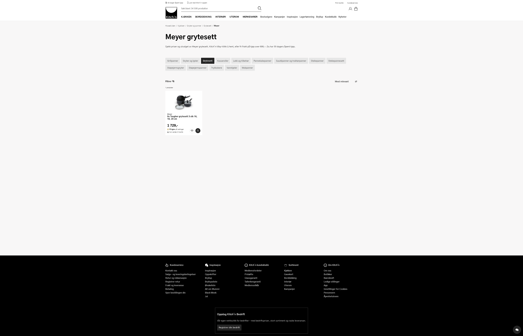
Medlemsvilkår (252, 285)
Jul (206, 296)
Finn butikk (339, 3)
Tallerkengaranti (253, 281)
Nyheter (342, 16)
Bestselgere (266, 16)
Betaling (169, 288)
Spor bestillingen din (175, 292)
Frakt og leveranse (174, 285)
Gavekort (288, 274)
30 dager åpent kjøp (175, 2)
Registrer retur (172, 281)
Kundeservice (352, 3)
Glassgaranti (251, 277)
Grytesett (207, 26)
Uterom (288, 285)
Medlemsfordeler (253, 270)
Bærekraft (329, 277)
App (326, 285)
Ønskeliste (210, 285)
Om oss (327, 270)
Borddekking (290, 277)
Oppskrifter (210, 274)
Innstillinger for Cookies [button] (335, 288)
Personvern (329, 292)
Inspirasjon (292, 16)
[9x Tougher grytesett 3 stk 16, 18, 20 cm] (183, 102)
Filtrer (168, 81)
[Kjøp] (197, 130)
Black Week (210, 292)
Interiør (287, 281)
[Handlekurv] (356, 9)
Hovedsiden (170, 26)
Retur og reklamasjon (176, 277)
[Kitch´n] (171, 13)
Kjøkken (181, 26)
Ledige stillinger (332, 281)
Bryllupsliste (211, 281)
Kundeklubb (331, 16)
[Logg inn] (350, 9)
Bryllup (319, 16)
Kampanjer (279, 16)
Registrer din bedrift (229, 327)
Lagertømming (307, 16)
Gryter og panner (194, 26)
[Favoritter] (192, 130)
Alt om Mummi (212, 288)
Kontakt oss (171, 270)
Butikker (328, 274)
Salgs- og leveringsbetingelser (180, 274)
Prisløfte (249, 274)
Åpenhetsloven (331, 296)
